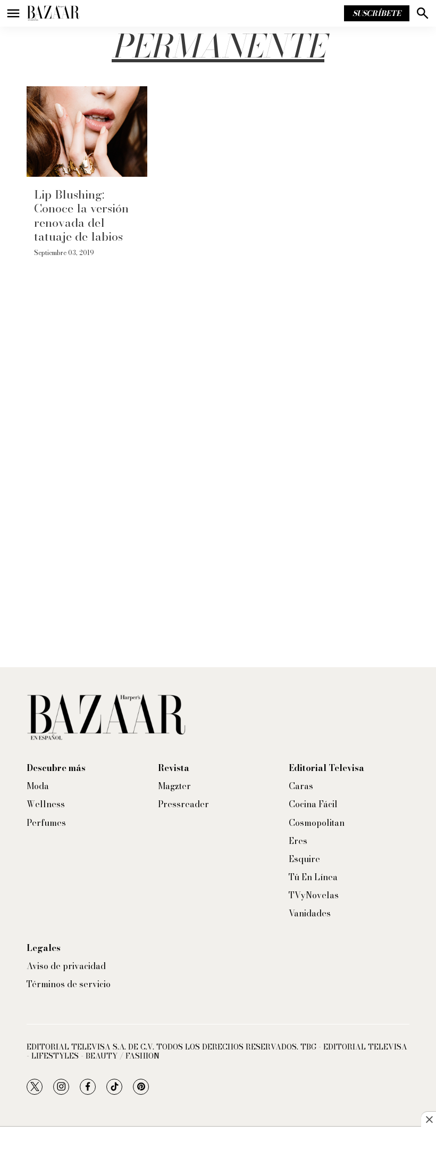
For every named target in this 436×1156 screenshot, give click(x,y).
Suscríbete (377, 13)
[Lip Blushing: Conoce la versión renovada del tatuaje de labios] (87, 131)
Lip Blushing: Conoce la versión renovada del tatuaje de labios (81, 215)
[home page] (53, 13)
